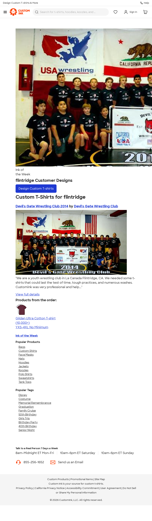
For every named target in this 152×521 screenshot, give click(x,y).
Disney (23, 395)
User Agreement (110, 488)
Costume (25, 399)
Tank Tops (25, 382)
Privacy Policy (24, 488)
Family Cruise (27, 410)
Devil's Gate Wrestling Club (96, 206)
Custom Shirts (28, 351)
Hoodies (24, 362)
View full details (27, 294)
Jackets (24, 366)
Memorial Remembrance (35, 403)
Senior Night (27, 430)
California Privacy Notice (50, 488)
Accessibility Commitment (82, 488)
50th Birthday (28, 414)
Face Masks (26, 354)
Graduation (26, 406)
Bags (22, 347)
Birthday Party (28, 422)
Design (36, 189)
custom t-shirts (94, 483)
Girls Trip (24, 418)
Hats (21, 358)
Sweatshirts (26, 378)
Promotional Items (81, 479)
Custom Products (58, 479)
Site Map (100, 479)
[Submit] (36, 12)
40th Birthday (28, 426)
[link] (20, 12)
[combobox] (71, 12)
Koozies (23, 370)
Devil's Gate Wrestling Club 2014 (42, 206)
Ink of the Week (27, 336)
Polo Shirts (25, 374)
